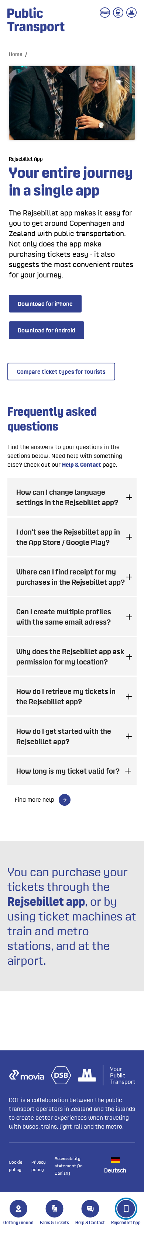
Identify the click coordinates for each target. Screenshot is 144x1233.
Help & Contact (81, 464)
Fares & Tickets (54, 1222)
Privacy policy (38, 1166)
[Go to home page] (35, 21)
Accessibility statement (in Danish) (69, 1165)
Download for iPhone (45, 303)
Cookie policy (16, 1166)
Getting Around (18, 1222)
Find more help (35, 799)
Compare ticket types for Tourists (61, 371)
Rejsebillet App (126, 1222)
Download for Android (46, 330)
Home (15, 54)
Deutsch (115, 1170)
